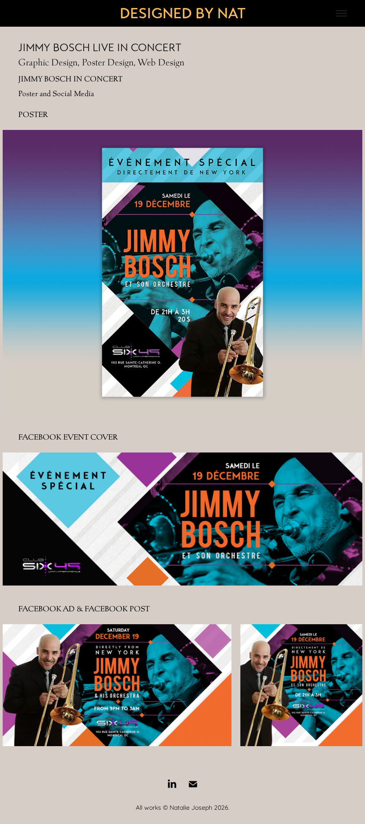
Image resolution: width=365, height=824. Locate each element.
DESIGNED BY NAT (183, 13)
